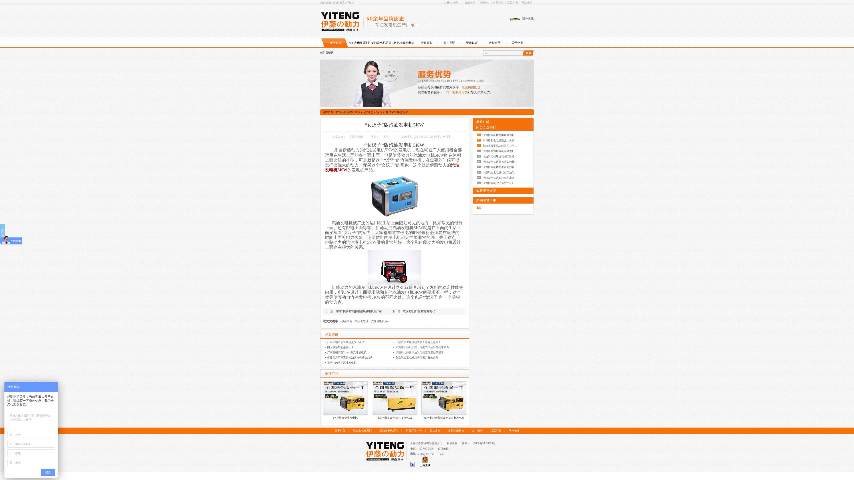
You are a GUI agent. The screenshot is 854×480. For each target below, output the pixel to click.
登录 (456, 2)
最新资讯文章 (486, 190)
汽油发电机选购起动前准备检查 (501, 177)
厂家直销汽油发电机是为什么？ (346, 342)
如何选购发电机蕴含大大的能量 (501, 140)
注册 (447, 2)
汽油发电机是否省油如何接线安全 (503, 161)
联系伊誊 (512, 2)
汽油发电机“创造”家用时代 (419, 311)
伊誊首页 (336, 42)
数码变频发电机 (404, 42)
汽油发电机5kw (380, 321)
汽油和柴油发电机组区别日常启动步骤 (505, 151)
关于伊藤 (339, 430)
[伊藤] (342, 21)
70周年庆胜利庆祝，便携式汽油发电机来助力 (422, 347)
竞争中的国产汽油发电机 (342, 362)
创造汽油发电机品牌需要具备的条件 (417, 357)
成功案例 (435, 430)
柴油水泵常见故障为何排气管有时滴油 (505, 145)
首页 (338, 112)
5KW (342, 170)
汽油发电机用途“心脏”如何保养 (501, 156)
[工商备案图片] (425, 465)
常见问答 (498, 2)
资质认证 (472, 42)
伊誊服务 (426, 42)
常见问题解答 (456, 430)
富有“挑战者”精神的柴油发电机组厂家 (359, 311)
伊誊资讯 (494, 42)
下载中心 (484, 2)
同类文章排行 (486, 127)
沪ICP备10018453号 (484, 443)
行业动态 (368, 112)
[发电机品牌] (427, 106)
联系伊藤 (495, 430)
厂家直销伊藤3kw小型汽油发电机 (347, 352)
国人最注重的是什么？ (340, 347)
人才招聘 (477, 430)
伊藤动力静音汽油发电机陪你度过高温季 (420, 352)
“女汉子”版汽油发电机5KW (392, 112)
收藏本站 (470, 2)
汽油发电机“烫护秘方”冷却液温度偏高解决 (508, 183)
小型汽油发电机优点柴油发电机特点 (504, 172)
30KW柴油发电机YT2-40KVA (395, 417)
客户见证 (449, 42)
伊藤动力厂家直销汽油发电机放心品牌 (350, 357)
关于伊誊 (517, 42)
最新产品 (482, 121)
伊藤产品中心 (414, 430)
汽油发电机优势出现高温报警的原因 (504, 135)
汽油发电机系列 (358, 42)
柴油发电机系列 (381, 42)
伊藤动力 (346, 321)
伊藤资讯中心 (352, 112)
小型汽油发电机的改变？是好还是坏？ (418, 342)
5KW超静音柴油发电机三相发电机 (444, 417)
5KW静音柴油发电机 (345, 417)
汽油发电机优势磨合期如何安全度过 (504, 167)
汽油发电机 (361, 321)
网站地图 (527, 2)
